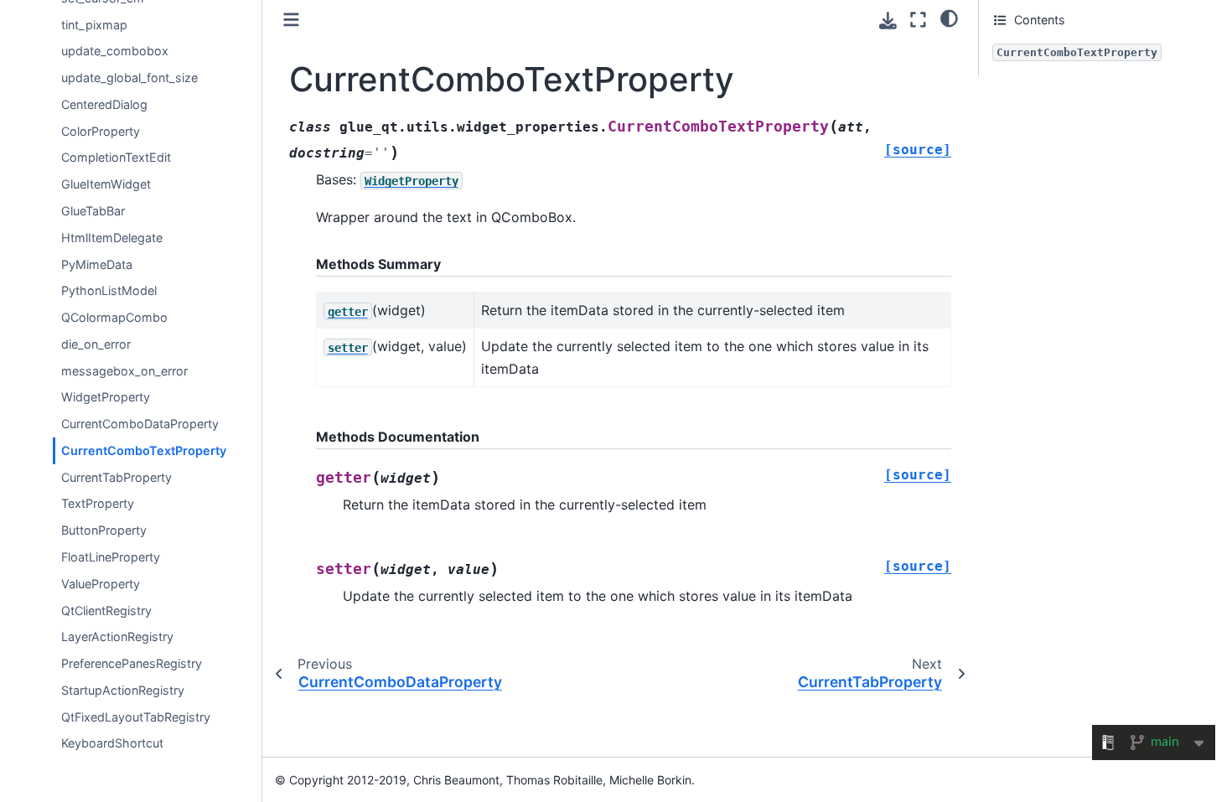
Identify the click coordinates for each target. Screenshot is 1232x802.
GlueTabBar (93, 211)
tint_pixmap (94, 25)
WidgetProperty (105, 397)
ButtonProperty (104, 530)
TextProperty (97, 503)
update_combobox (114, 51)
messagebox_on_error (124, 371)
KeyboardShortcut (112, 743)
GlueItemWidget (106, 184)
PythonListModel (109, 290)
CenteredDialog (104, 104)
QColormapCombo (114, 317)
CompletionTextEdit (116, 157)
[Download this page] (887, 20)
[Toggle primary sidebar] (291, 19)
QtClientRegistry (106, 610)
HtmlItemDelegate (112, 237)
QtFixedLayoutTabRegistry (135, 717)
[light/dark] (949, 17)
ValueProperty (100, 584)
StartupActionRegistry (122, 690)
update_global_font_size (129, 77)
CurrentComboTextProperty (143, 450)
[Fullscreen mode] (918, 19)
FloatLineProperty (110, 557)
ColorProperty (100, 131)
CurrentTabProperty (116, 477)
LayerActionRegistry (117, 636)
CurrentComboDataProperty (140, 424)
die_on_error (96, 344)
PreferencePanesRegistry (131, 663)
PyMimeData (96, 264)
